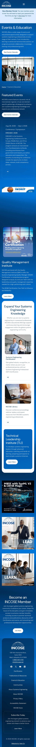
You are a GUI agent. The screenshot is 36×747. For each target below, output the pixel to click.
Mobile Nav (24, 4)
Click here (21, 16)
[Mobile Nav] (24, 4)
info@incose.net (18, 662)
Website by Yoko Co (18, 744)
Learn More (8, 296)
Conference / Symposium (15, 129)
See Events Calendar (11, 52)
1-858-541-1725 (18, 660)
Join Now (18, 631)
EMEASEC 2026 (11, 133)
